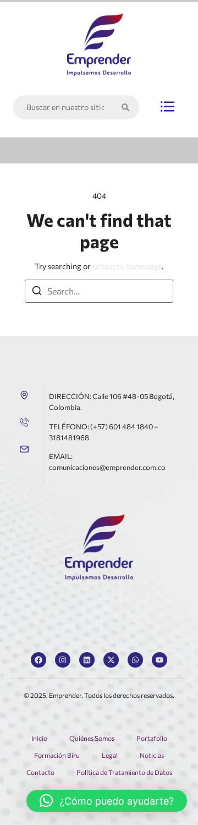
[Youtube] (159, 660)
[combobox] (64, 107)
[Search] (127, 107)
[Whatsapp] (135, 660)
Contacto (40, 772)
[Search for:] (99, 291)
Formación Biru (57, 755)
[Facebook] (38, 660)
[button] (167, 107)
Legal (110, 755)
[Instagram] (62, 660)
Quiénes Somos (91, 738)
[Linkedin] (87, 660)
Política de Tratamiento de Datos (124, 772)
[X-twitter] (111, 660)
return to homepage (127, 266)
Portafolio (151, 738)
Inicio (39, 738)
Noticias (152, 755)
